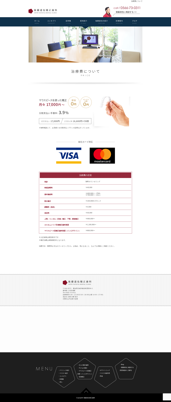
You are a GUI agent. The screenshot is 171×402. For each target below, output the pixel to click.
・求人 (60, 382)
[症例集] (68, 25)
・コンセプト (62, 376)
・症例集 (61, 379)
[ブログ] (133, 25)
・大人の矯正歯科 (83, 365)
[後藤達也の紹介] (101, 25)
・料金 (101, 376)
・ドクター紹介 (63, 373)
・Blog (122, 364)
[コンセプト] (52, 25)
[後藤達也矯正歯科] (42, 13)
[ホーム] (37, 25)
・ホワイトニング (104, 370)
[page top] (86, 392)
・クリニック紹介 (63, 370)
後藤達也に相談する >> (126, 12)
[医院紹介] (83, 25)
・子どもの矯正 (82, 368)
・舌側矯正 (80, 377)
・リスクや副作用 (104, 373)
